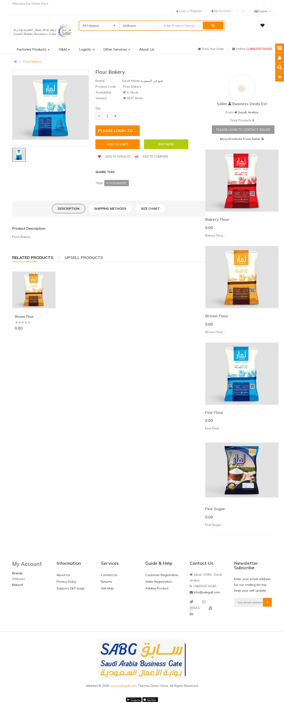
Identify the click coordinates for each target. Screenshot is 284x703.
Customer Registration (161, 575)
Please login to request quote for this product (119, 130)
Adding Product (156, 588)
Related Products (32, 257)
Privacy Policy (66, 582)
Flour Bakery (32, 61)
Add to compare (155, 156)
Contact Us (109, 575)
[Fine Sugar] (241, 470)
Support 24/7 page (71, 588)
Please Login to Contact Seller (243, 130)
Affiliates (18, 579)
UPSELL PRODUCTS (84, 257)
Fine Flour (214, 412)
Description (68, 209)
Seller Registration (158, 582)
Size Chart (150, 209)
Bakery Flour (217, 219)
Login (183, 11)
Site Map (107, 588)
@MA (195, 607)
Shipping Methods (110, 209)
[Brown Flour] (33, 290)
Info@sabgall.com (207, 592)
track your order (213, 49)
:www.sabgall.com (124, 686)
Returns (106, 582)
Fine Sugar (215, 508)
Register (196, 11)
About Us (63, 575)
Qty (98, 108)
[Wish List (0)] (262, 25)
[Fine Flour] (241, 373)
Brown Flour (24, 316)
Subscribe (267, 602)
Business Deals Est (249, 103)
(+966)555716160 (259, 49)
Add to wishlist (118, 156)
